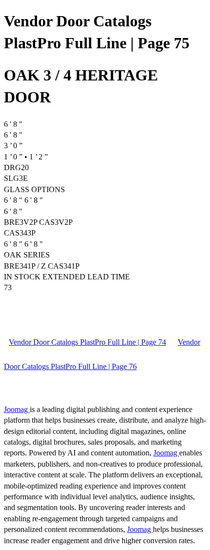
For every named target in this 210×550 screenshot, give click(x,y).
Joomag (17, 409)
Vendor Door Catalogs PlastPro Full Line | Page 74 (87, 342)
